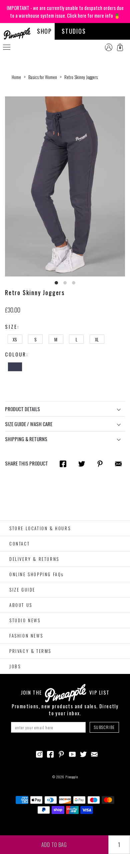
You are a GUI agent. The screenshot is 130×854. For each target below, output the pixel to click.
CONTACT (19, 543)
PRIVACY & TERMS (30, 651)
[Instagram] (39, 753)
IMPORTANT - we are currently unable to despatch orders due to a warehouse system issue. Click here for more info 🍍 (65, 11)
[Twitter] (83, 753)
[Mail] (118, 464)
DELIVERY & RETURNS (34, 559)
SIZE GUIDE (22, 589)
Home (16, 77)
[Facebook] (50, 753)
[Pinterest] (61, 753)
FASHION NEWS (26, 635)
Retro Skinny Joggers (81, 77)
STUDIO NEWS (25, 620)
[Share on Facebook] (63, 464)
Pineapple (71, 776)
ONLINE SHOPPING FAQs (36, 574)
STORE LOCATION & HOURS (40, 528)
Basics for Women (42, 77)
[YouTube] (72, 753)
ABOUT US (20, 605)
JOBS (15, 666)
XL (97, 339)
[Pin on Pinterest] (100, 464)
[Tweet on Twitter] (81, 464)
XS (15, 339)
